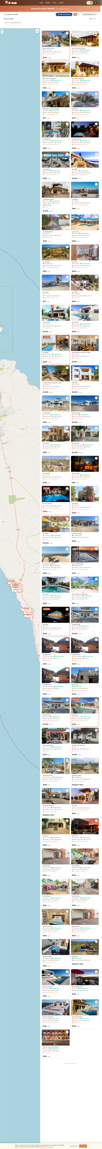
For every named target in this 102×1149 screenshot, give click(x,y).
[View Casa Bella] (85, 160)
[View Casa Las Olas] (85, 464)
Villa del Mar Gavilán (77, 1016)
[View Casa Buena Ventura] (56, 222)
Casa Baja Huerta (76, 139)
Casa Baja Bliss (47, 139)
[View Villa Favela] (85, 826)
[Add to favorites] (67, 33)
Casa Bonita (75, 199)
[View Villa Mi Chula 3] (56, 887)
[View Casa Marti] (56, 524)
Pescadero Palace (76, 775)
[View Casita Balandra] (85, 615)
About (54, 3)
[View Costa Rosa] (85, 705)
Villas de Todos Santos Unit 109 (51, 1047)
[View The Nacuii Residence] (56, 796)
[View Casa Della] (56, 343)
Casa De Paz (75, 322)
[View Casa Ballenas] (56, 160)
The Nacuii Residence (48, 805)
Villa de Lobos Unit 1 (48, 986)
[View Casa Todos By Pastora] (85, 554)
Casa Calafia (75, 231)
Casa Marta (75, 503)
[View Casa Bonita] (85, 190)
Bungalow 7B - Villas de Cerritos (51, 108)
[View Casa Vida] (56, 615)
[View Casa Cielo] (56, 283)
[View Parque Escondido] (56, 766)
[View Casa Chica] (85, 252)
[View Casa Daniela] (56, 313)
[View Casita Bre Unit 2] (56, 645)
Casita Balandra (76, 624)
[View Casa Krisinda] (56, 464)
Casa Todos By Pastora (78, 564)
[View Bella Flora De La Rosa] (56, 39)
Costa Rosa (75, 715)
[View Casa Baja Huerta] (85, 129)
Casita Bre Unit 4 (47, 684)
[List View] (79, 14)
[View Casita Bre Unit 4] (56, 675)
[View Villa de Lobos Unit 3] (56, 1007)
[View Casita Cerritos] (56, 705)
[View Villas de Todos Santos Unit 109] (56, 1038)
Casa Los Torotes (47, 503)
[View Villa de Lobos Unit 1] (56, 977)
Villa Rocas (75, 956)
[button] (29, 616)
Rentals (48, 3)
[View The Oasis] (85, 796)
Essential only (73, 1146)
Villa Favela (75, 835)
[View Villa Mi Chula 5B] (56, 947)
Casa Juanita (75, 443)
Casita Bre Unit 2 (47, 654)
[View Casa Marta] (85, 494)
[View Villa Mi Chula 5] (85, 917)
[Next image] (67, 38)
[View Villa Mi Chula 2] (85, 856)
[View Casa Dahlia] (85, 283)
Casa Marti (45, 533)
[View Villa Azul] (56, 826)
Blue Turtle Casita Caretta (78, 48)
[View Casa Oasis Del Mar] (85, 524)
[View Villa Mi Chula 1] (56, 856)
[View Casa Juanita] (85, 434)
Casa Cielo (45, 292)
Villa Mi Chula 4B (47, 926)
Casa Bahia (75, 108)
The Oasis (74, 805)
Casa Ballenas (46, 169)
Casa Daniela (46, 322)
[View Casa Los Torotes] (56, 494)
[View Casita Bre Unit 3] (85, 645)
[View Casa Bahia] (85, 99)
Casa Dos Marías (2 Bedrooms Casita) (52, 382)
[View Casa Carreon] (56, 252)
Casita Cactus (75, 684)
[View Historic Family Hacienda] (85, 736)
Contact (61, 3)
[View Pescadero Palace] (85, 766)
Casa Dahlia (75, 292)
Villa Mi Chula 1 (47, 866)
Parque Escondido (47, 775)
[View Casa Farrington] (85, 403)
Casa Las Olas (75, 473)
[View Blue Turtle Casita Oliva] (85, 69)
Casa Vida (45, 624)
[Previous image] (44, 38)
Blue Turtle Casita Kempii (49, 78)
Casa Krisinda (46, 473)
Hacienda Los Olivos (48, 745)
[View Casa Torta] (56, 585)
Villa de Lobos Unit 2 (77, 986)
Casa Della (45, 352)
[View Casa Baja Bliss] (56, 129)
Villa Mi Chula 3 (47, 896)
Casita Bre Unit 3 (76, 654)
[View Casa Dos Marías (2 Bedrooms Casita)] (56, 373)
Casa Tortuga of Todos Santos (79, 594)
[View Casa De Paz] (85, 313)
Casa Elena (75, 382)
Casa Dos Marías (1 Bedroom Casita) (81, 352)
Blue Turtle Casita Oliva (78, 78)
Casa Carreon (46, 262)
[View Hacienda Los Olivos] (56, 736)
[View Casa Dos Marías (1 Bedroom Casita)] (85, 343)
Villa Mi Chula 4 (76, 896)
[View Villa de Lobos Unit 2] (85, 977)
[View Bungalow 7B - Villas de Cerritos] (56, 99)
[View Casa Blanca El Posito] (56, 190)
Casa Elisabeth (46, 413)
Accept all (83, 1146)
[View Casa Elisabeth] (56, 403)
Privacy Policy (49, 1146)
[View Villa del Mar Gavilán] (85, 1007)
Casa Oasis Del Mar (77, 533)
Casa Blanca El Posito (48, 199)
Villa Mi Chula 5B (47, 956)
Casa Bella (74, 169)
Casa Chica (75, 262)
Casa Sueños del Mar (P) (49, 564)
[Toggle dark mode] (95, 2)
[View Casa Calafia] (85, 222)
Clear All (93, 19)
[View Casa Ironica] (56, 434)
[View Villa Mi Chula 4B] (56, 917)
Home (41, 3)
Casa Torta (45, 594)
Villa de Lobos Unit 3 (48, 1016)
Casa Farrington (76, 413)
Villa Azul (45, 835)
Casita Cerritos (46, 715)
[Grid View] (75, 14)
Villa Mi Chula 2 (76, 866)
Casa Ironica (46, 443)
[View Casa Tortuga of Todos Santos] (85, 585)
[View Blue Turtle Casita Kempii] (56, 69)
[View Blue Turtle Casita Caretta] (85, 39)
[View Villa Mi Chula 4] (85, 887)
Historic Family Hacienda (78, 745)
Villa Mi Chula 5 (76, 926)
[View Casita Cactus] (85, 675)
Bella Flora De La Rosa (48, 48)
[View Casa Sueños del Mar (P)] (56, 554)
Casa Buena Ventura (48, 231)
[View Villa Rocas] (85, 947)
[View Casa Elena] (85, 373)
